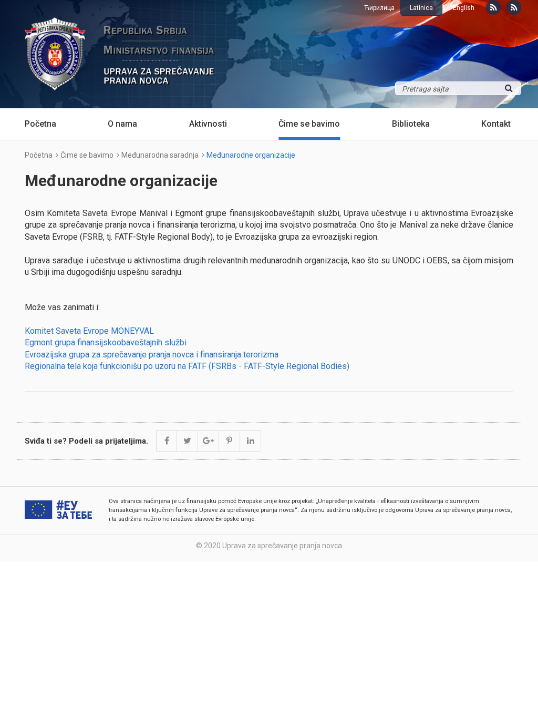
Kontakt (496, 124)
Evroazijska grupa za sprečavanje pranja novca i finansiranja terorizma (151, 355)
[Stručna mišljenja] (513, 7)
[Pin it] (229, 441)
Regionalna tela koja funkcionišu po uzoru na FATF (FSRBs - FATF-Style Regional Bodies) (187, 366)
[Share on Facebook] (166, 441)
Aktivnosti (208, 124)
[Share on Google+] (208, 441)
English (463, 8)
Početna (40, 124)
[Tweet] (187, 441)
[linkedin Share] (250, 441)
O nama (122, 124)
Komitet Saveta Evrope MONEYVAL (89, 331)
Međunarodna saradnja (160, 155)
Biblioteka (411, 124)
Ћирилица (379, 8)
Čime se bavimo (309, 124)
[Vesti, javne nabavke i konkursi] (493, 7)
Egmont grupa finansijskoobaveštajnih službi (106, 342)
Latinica (421, 8)
